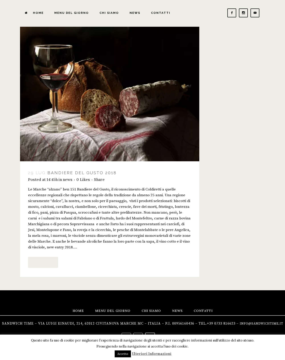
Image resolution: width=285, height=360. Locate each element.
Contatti (203, 311)
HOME (78, 311)
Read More (43, 262)
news (67, 179)
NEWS (177, 311)
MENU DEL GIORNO (112, 311)
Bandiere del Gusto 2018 (82, 172)
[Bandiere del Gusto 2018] (109, 94)
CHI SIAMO (151, 311)
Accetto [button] (122, 354)
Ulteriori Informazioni (151, 354)
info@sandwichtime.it (261, 324)
